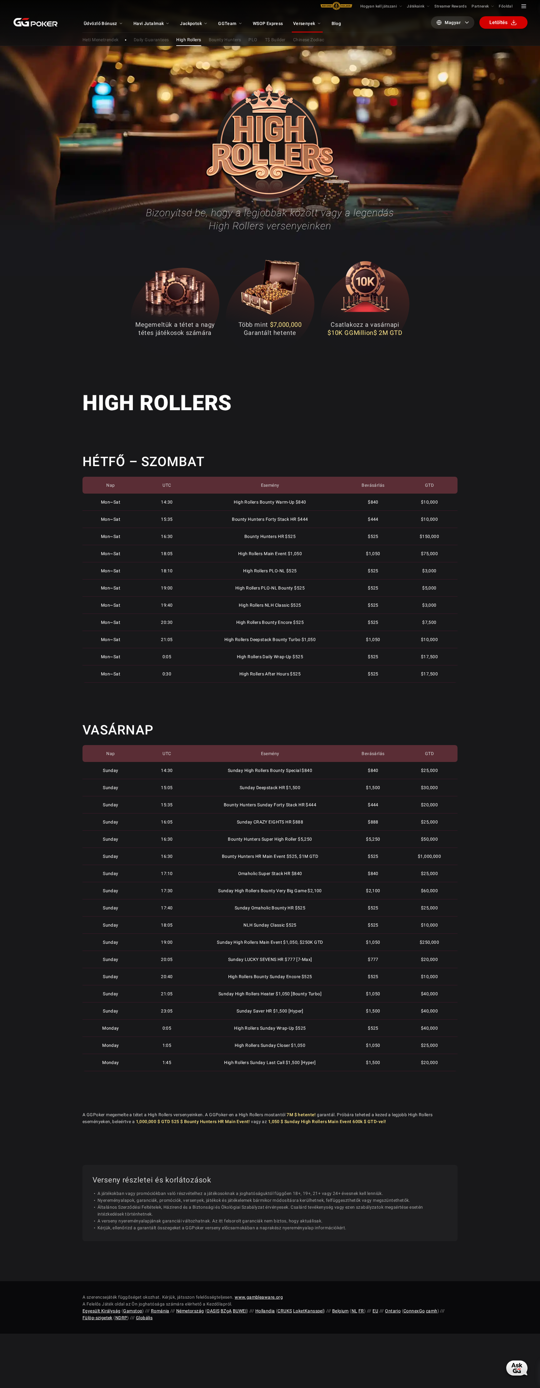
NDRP (121, 1317)
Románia (160, 1310)
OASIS (213, 1310)
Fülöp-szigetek (97, 1317)
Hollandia (265, 1310)
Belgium (340, 1310)
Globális (144, 1317)
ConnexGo (414, 1310)
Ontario (393, 1310)
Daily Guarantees (151, 39)
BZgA (226, 1310)
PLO (252, 39)
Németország (190, 1310)
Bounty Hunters (225, 39)
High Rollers (188, 39)
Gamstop (132, 1310)
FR (361, 1310)
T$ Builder (275, 39)
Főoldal (505, 6)
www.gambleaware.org (259, 1297)
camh (432, 1310)
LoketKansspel (308, 1310)
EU (375, 1310)
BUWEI (240, 1310)
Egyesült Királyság (101, 1310)
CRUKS (285, 1310)
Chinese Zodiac (308, 39)
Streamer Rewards (450, 6)
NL (355, 1310)
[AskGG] (517, 1367)
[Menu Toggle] (524, 6)
